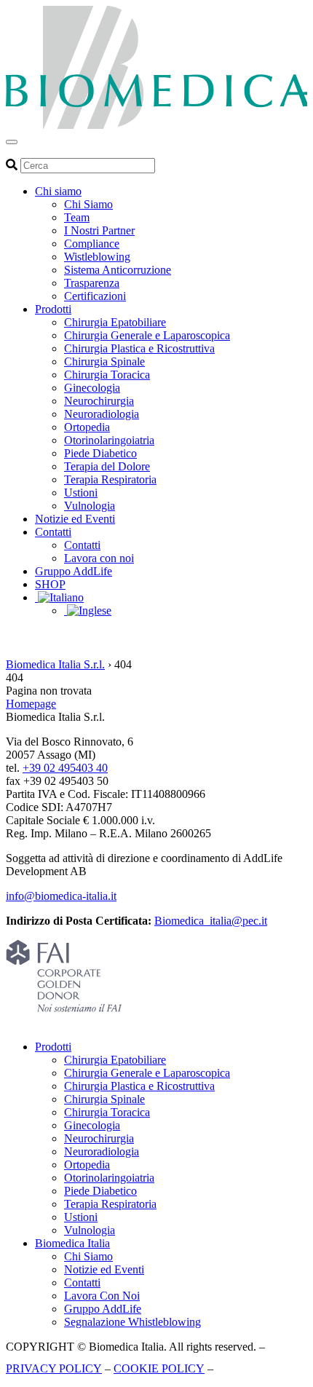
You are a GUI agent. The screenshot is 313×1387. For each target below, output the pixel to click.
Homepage (31, 704)
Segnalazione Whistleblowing (132, 1322)
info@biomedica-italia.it (61, 896)
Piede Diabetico (100, 453)
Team (77, 217)
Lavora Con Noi (102, 1295)
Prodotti (53, 309)
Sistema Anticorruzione (117, 270)
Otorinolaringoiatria (109, 440)
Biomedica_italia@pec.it (210, 920)
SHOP (50, 584)
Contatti (53, 532)
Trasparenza (91, 283)
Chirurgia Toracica (107, 374)
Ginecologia (92, 388)
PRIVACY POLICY (54, 1368)
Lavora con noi (99, 558)
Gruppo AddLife (73, 571)
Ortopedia (87, 427)
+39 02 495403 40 (65, 768)
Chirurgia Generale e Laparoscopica (147, 335)
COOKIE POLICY (159, 1368)
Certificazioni (95, 296)
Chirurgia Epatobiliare (115, 322)
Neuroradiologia (101, 414)
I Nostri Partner (99, 230)
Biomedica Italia (72, 1243)
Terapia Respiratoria (110, 479)
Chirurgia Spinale (104, 361)
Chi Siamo (88, 204)
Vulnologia (89, 505)
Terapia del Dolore (107, 466)
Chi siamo (58, 191)
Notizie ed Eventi (75, 519)
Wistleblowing (97, 256)
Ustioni (81, 492)
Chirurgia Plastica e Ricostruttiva (139, 348)
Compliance (91, 243)
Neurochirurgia (99, 401)
